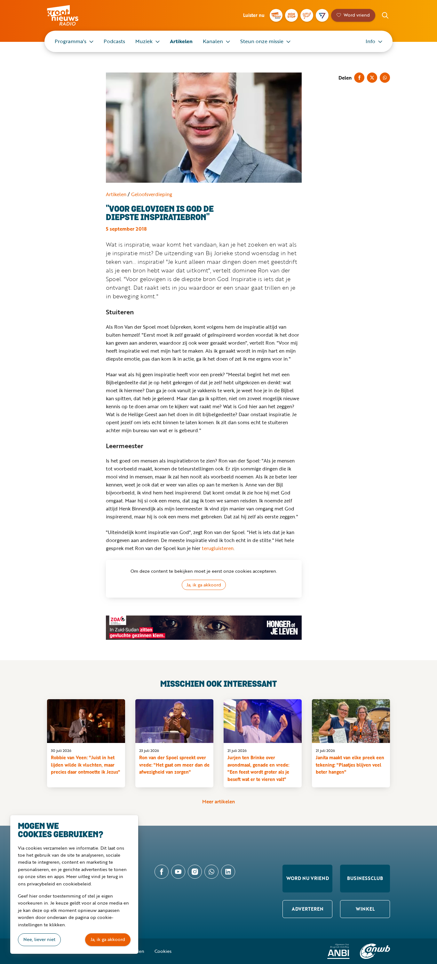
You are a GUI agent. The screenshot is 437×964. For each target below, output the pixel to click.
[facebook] (162, 872)
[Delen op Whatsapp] (385, 78)
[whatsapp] (211, 872)
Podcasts (114, 41)
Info (370, 41)
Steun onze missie (261, 41)
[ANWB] (375, 951)
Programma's (70, 41)
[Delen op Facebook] (359, 78)
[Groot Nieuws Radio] (276, 15)
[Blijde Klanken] (306, 15)
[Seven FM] (322, 15)
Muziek (144, 41)
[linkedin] (228, 872)
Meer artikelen (218, 801)
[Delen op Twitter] (372, 78)
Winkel (365, 909)
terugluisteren (218, 548)
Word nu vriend (307, 878)
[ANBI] (338, 951)
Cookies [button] (163, 951)
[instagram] (195, 872)
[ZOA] (204, 628)
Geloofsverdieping (151, 194)
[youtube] (178, 872)
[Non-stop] (291, 15)
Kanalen (213, 41)
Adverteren (307, 909)
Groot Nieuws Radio (69, 15)
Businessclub (365, 878)
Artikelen (181, 41)
